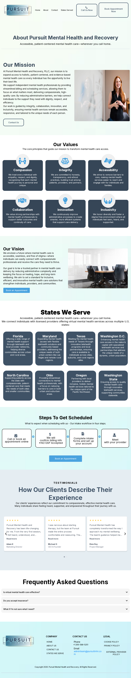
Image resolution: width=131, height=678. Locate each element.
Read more (12, 539)
